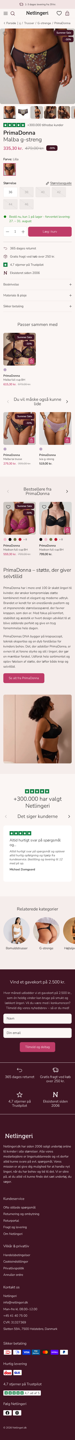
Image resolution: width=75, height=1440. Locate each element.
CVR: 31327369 (14, 1322)
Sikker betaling (13, 306)
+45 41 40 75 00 (15, 1316)
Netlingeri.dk (19, 1427)
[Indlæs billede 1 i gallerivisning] (37, 66)
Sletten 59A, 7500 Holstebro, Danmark (30, 1329)
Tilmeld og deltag (37, 1047)
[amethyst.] (9, 169)
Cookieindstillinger (15, 1261)
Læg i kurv (50, 231)
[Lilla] (5, 369)
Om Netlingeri (12, 1234)
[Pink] (5, 539)
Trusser (29, 23)
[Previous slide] (5, 816)
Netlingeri (10, 1296)
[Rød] (20, 539)
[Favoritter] (59, 13)
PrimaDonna (62, 23)
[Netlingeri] (37, 13)
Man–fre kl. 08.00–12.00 (20, 1309)
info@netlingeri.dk (15, 1302)
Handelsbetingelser (16, 1255)
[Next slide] (69, 816)
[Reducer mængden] (7, 232)
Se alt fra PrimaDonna (24, 678)
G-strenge (44, 23)
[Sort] (10, 539)
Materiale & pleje (15, 295)
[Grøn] (15, 539)
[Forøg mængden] (23, 232)
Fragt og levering (15, 1227)
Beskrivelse (11, 284)
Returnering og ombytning (21, 1214)
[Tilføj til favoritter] (5, 34)
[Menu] (5, 13)
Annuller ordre (13, 1275)
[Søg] (14, 13)
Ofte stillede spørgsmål (19, 1207)
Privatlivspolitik (13, 1268)
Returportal (11, 1221)
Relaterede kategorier (37, 909)
